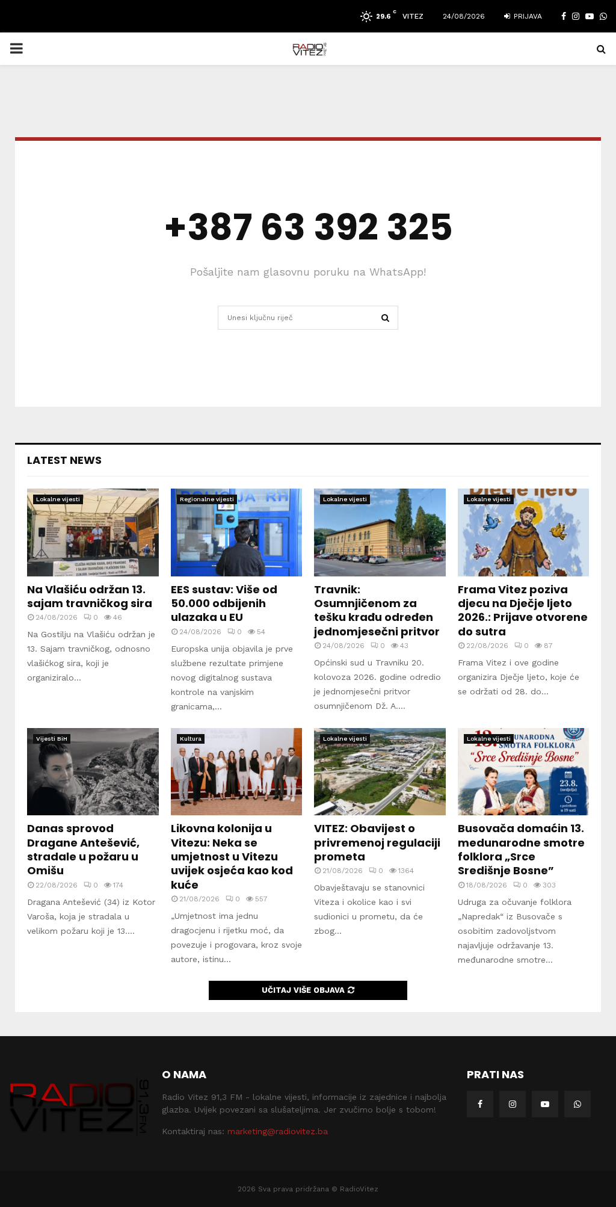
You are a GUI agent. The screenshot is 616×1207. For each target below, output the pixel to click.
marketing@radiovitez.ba (277, 1131)
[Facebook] (480, 1104)
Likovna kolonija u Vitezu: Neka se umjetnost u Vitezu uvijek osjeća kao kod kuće (232, 856)
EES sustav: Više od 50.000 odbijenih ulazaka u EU (224, 603)
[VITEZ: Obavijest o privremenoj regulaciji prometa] (380, 772)
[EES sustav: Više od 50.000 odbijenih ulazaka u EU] (237, 532)
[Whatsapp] (577, 1104)
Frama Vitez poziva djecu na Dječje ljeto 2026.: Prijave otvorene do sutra (523, 610)
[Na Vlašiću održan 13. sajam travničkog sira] (93, 532)
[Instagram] (512, 1104)
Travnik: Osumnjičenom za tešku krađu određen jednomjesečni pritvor (377, 610)
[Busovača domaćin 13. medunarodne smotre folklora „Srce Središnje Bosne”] (524, 772)
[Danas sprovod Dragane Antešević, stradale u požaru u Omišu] (93, 772)
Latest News (64, 460)
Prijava (526, 16)
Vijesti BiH (51, 738)
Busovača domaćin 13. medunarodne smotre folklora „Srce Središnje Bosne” (521, 849)
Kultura (191, 738)
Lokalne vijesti (58, 499)
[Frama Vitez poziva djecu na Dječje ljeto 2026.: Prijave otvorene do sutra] (524, 532)
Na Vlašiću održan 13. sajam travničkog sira (89, 596)
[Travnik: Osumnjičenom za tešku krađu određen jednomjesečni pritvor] (380, 532)
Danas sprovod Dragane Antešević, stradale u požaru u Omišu (83, 849)
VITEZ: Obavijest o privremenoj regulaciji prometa (377, 842)
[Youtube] (545, 1104)
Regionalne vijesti (207, 499)
